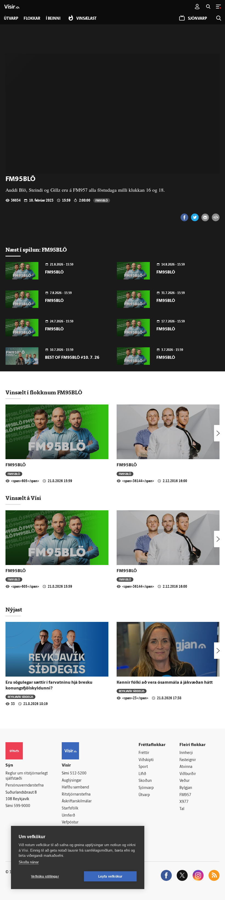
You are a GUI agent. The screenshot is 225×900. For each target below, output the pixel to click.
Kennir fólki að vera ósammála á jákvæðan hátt (165, 682)
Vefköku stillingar (45, 876)
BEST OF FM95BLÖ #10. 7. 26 (72, 358)
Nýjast (13, 609)
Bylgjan (185, 788)
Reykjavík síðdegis (20, 696)
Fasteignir (187, 760)
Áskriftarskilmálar (77, 801)
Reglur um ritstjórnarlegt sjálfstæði (26, 776)
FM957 (185, 795)
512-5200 (78, 773)
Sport (143, 767)
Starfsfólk (70, 808)
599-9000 (22, 806)
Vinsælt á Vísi (23, 498)
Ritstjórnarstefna (76, 795)
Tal (181, 809)
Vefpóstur (70, 822)
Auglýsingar (71, 781)
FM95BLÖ (101, 200)
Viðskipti (146, 760)
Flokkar (32, 19)
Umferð (68, 816)
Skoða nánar (29, 862)
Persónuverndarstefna (24, 786)
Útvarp (144, 795)
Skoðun (145, 781)
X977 (184, 802)
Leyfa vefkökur (110, 876)
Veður (184, 781)
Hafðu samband (75, 787)
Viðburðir (187, 774)
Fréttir (144, 753)
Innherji (186, 753)
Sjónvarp (146, 788)
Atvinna (185, 767)
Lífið (142, 774)
